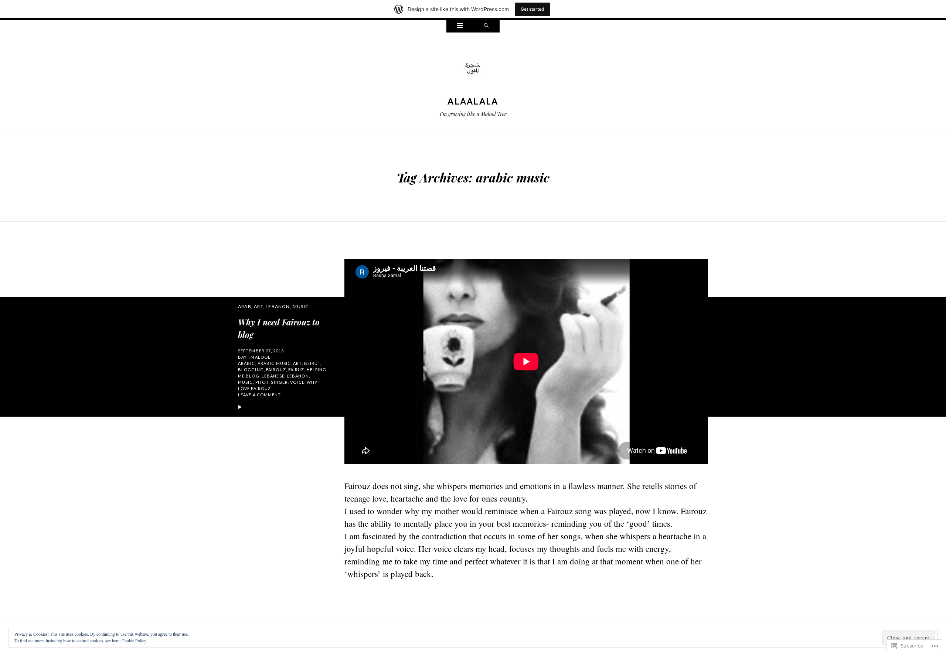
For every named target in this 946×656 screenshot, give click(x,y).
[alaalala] (473, 68)
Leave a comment (259, 394)
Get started (532, 9)
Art (258, 306)
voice (297, 382)
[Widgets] (459, 26)
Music (301, 306)
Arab (244, 306)
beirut (312, 363)
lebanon (298, 375)
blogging (251, 369)
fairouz (276, 369)
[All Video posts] (240, 407)
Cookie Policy (134, 640)
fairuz (296, 369)
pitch (262, 382)
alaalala (473, 101)
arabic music (274, 363)
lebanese (273, 375)
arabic (246, 363)
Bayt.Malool (254, 357)
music (245, 382)
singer (279, 382)
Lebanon (278, 306)
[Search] (486, 26)
